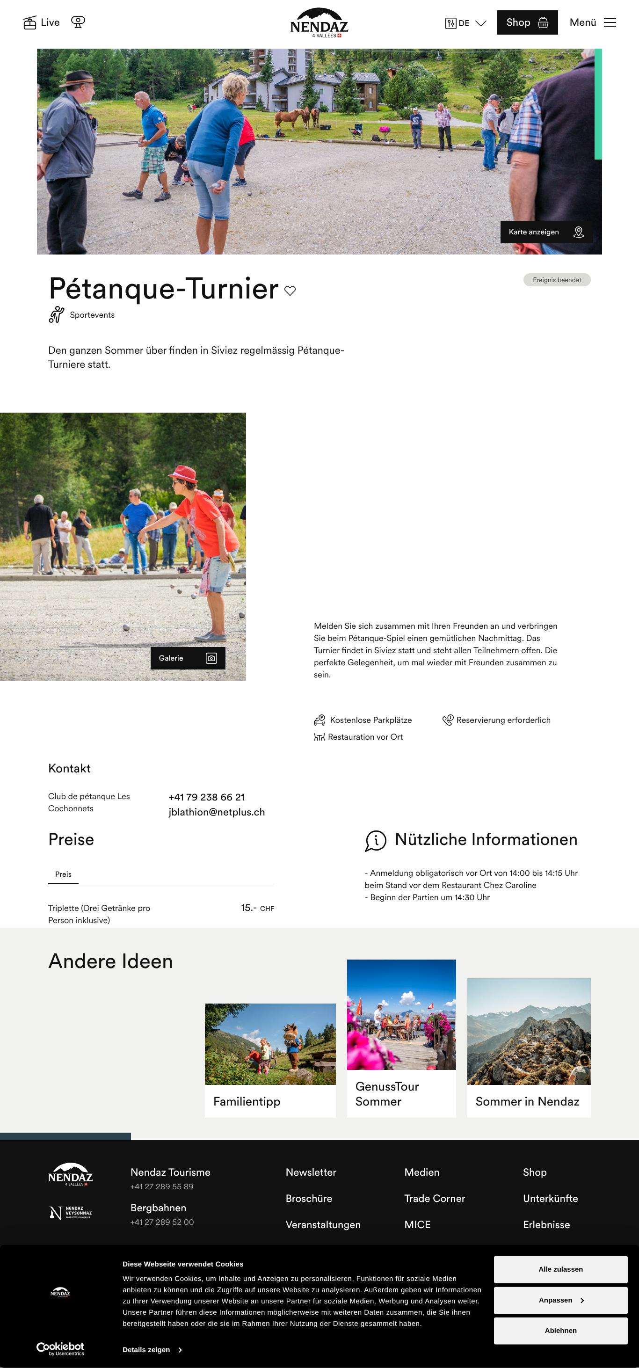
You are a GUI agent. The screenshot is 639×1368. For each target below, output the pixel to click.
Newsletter (310, 1172)
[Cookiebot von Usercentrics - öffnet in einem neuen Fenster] (61, 1349)
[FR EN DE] (469, 23)
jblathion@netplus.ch (217, 812)
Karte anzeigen (534, 232)
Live (50, 22)
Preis (63, 874)
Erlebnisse (546, 1224)
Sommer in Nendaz (528, 1101)
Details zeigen (146, 1350)
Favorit (290, 291)
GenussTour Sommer (387, 1094)
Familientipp (247, 1101)
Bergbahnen (159, 1208)
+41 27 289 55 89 (162, 1186)
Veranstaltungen (323, 1224)
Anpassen (556, 1300)
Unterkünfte (550, 1198)
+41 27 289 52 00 (162, 1221)
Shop (518, 22)
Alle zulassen (560, 1269)
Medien (422, 1172)
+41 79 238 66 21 (207, 797)
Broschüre (308, 1198)
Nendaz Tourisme (70, 1175)
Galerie (171, 658)
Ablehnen (561, 1331)
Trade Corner (434, 1198)
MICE (417, 1224)
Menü (583, 22)
